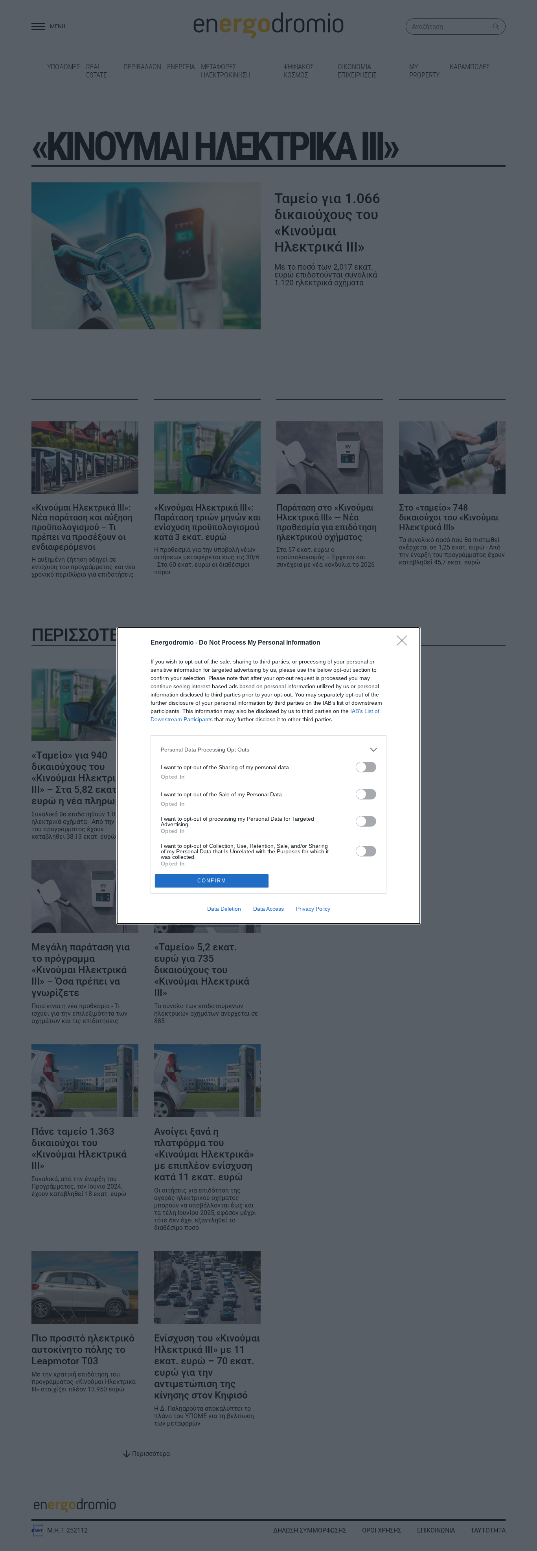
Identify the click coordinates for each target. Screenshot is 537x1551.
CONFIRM (211, 881)
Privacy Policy (313, 909)
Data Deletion (224, 909)
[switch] (366, 767)
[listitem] (268, 750)
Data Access (268, 909)
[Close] (404, 643)
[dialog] (268, 776)
